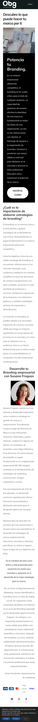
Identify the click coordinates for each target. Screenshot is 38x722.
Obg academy (9, 4)
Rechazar (16, 718)
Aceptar (6, 718)
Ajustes (25, 718)
